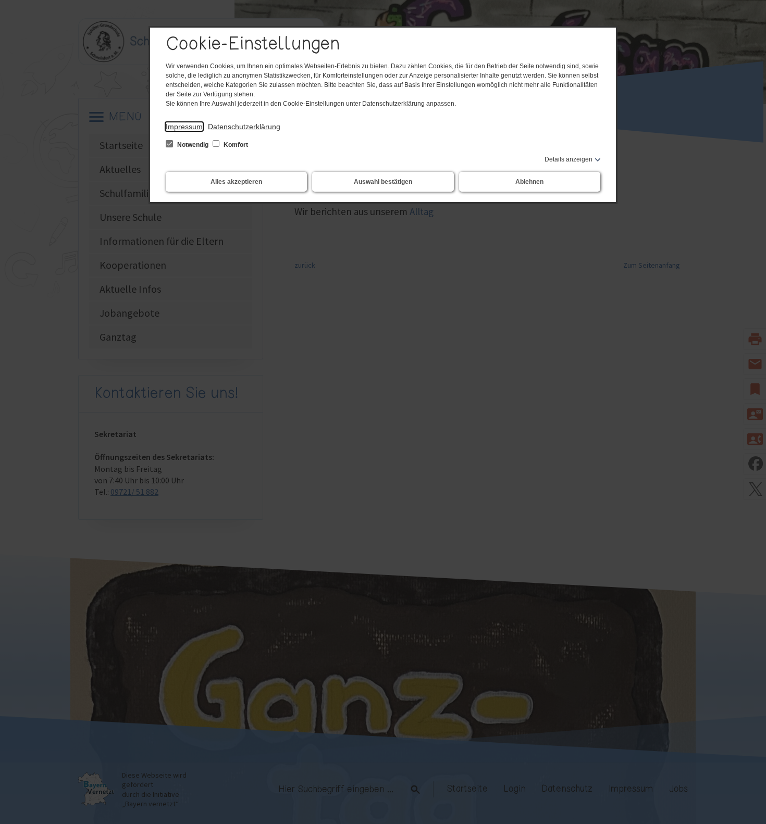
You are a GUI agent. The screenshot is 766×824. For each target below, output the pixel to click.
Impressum (184, 126)
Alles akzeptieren (236, 181)
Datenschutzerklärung (244, 126)
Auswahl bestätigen (383, 181)
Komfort (235, 144)
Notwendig (193, 144)
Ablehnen (529, 181)
